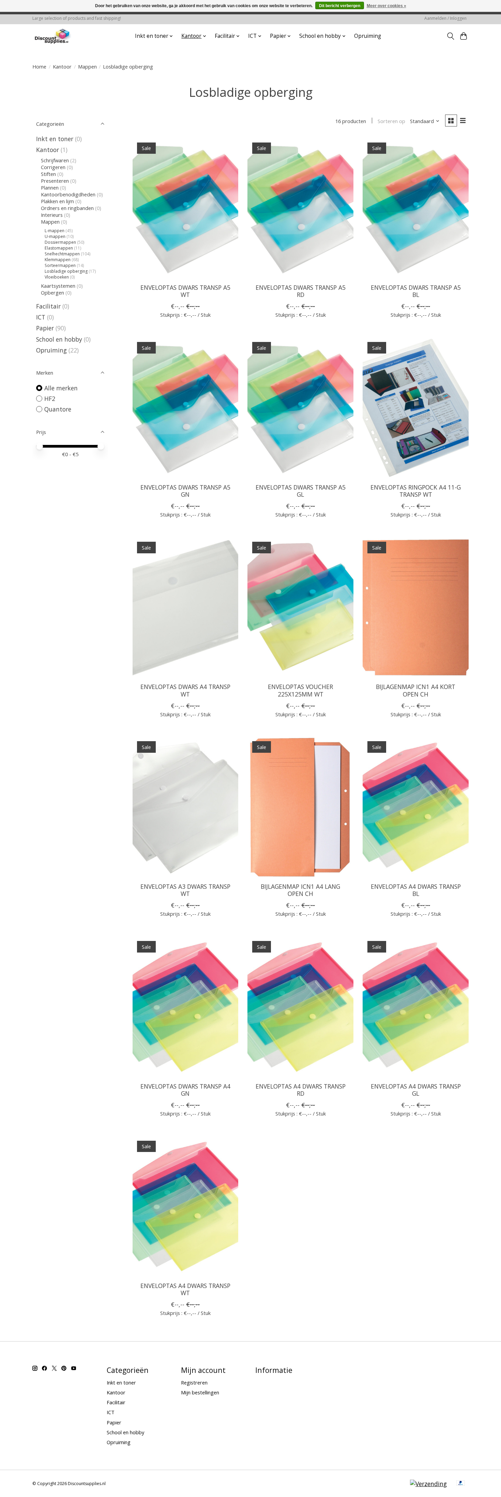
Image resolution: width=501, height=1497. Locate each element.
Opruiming (367, 36)
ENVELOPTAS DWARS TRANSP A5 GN (185, 490)
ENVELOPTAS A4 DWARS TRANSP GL (416, 1089)
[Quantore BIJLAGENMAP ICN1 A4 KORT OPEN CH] (415, 607)
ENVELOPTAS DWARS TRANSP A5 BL (416, 291)
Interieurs (52, 214)
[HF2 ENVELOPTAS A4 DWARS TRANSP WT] (185, 1206)
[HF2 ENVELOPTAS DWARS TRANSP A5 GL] (300, 407)
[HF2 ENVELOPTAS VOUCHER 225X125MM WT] (300, 607)
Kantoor (62, 66)
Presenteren (55, 180)
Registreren (194, 1382)
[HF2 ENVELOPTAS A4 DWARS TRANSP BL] (415, 807)
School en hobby (59, 339)
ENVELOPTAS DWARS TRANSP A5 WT (185, 291)
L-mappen (54, 231)
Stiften (48, 173)
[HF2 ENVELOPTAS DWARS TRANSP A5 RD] (300, 208)
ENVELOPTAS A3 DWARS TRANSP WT (185, 890)
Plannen (50, 187)
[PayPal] (460, 1483)
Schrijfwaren (55, 160)
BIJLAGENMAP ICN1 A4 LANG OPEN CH (300, 890)
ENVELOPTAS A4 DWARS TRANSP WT (185, 1289)
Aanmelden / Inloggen (445, 18)
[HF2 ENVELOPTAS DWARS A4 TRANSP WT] (185, 607)
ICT (40, 317)
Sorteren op (391, 121)
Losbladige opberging (66, 271)
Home (39, 66)
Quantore (57, 409)
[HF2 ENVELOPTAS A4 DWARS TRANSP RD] (300, 1006)
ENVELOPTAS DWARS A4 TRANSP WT (185, 690)
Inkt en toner (54, 139)
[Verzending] (428, 1484)
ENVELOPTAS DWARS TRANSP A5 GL (301, 490)
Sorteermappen (60, 265)
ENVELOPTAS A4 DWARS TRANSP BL (416, 890)
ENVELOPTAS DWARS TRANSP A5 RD (301, 291)
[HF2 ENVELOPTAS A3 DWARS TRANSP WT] (185, 807)
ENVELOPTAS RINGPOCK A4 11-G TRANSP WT (415, 490)
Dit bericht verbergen (339, 5)
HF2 (49, 398)
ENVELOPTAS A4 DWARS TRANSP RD (301, 1089)
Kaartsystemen (58, 285)
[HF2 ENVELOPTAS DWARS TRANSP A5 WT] (185, 208)
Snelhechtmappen (62, 254)
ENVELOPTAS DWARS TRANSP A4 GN (185, 1089)
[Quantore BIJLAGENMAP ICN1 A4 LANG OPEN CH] (300, 807)
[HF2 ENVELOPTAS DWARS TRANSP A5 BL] (415, 208)
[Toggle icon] (450, 36)
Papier (45, 328)
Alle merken (61, 388)
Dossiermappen (60, 242)
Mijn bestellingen (200, 1392)
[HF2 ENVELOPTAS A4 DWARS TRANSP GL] (415, 1006)
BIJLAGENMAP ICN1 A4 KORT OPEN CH (415, 690)
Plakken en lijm (57, 201)
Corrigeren (53, 167)
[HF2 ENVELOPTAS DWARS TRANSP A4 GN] (185, 1006)
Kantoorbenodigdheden (68, 194)
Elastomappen (59, 248)
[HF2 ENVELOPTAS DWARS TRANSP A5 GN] (185, 407)
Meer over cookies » (386, 5)
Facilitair (48, 306)
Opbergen (52, 292)
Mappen (87, 66)
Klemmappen (58, 260)
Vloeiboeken (57, 277)
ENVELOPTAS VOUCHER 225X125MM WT (300, 690)
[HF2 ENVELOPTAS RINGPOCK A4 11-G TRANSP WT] (415, 407)
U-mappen (55, 236)
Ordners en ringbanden (67, 208)
